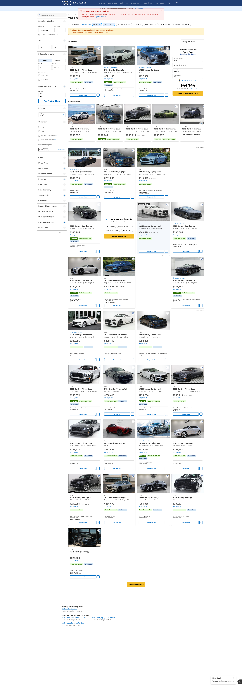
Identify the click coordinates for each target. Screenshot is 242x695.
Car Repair (160, 3)
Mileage (42, 113)
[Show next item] (165, 211)
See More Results (136, 584)
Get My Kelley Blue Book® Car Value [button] (188, 80)
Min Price (41, 64)
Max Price (55, 64)
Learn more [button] (62, 149)
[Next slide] (201, 123)
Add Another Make (52, 101)
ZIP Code (57, 26)
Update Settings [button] (195, 88)
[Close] (233, 678)
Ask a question (119, 236)
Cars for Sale (112, 3)
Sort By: (184, 42)
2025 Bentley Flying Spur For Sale (103, 618)
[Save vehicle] (98, 48)
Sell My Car (124, 3)
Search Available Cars (188, 93)
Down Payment (178, 69)
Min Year (42, 46)
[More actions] (98, 95)
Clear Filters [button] (86, 24)
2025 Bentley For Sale (69, 609)
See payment (74, 79)
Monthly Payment (178, 58)
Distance (41, 26)
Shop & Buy (135, 3)
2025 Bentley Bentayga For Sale (73, 623)
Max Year (56, 46)
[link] (88, 82)
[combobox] (52, 15)
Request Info (83, 95)
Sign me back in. (100, 17)
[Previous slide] (71, 123)
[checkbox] (43, 75)
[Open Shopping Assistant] (239, 681)
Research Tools (147, 3)
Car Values (101, 3)
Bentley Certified (111, 68)
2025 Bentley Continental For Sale (74, 618)
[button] (169, 3)
